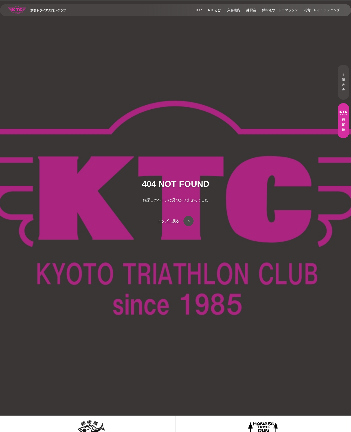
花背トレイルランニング (322, 10)
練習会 (251, 10)
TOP (198, 10)
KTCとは (214, 10)
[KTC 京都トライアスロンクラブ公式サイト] (37, 10)
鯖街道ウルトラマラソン (280, 10)
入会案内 (233, 10)
